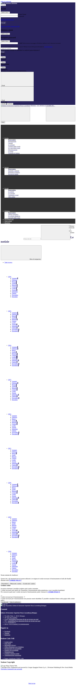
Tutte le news (8, 262)
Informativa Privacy (10, 645)
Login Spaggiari (48, 46)
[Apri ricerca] (60, 114)
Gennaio (15, 278)
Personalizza (4, 583)
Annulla (3, 104)
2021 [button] (9, 448)
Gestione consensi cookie (11, 653)
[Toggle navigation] (15, 114)
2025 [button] (9, 311)
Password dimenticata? (7, 19)
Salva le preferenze (15, 602)
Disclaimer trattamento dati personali (11, 669)
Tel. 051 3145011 (12, 617)
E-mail (20, 43)
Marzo (14, 282)
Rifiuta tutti (15, 583)
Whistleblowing (9, 652)
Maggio (15, 285)
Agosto (14, 290)
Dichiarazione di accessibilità (12, 648)
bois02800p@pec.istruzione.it (24, 621)
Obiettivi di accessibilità (11, 650)
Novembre (15, 295)
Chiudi (3, 57)
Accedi (3, 5)
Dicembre (15, 297)
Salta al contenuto (6, 1)
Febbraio (14, 280)
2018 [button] (9, 551)
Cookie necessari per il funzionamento (12, 597)
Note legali (7, 643)
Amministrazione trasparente (12, 655)
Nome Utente (22, 14)
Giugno (14, 287)
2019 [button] (9, 517)
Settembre (15, 292)
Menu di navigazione (35, 259)
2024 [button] (9, 345)
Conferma (10, 104)
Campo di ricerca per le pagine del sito (12, 239)
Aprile (14, 283)
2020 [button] (9, 483)
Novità (72, 227)
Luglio (14, 288)
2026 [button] (9, 276)
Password (21, 16)
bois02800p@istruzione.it (23, 619)
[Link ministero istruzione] (9, 3)
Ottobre (14, 293)
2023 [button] (9, 380)
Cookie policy (8, 642)
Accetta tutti (29, 583)
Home (72, 226)
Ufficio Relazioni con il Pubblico (14, 647)
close (2, 122)
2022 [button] (9, 414)
